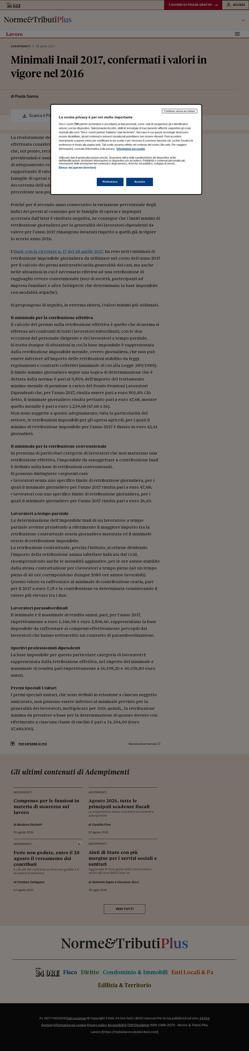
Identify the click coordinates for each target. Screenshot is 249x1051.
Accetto (139, 181)
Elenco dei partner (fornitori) (77, 167)
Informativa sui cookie (130, 148)
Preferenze (110, 181)
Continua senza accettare (179, 111)
